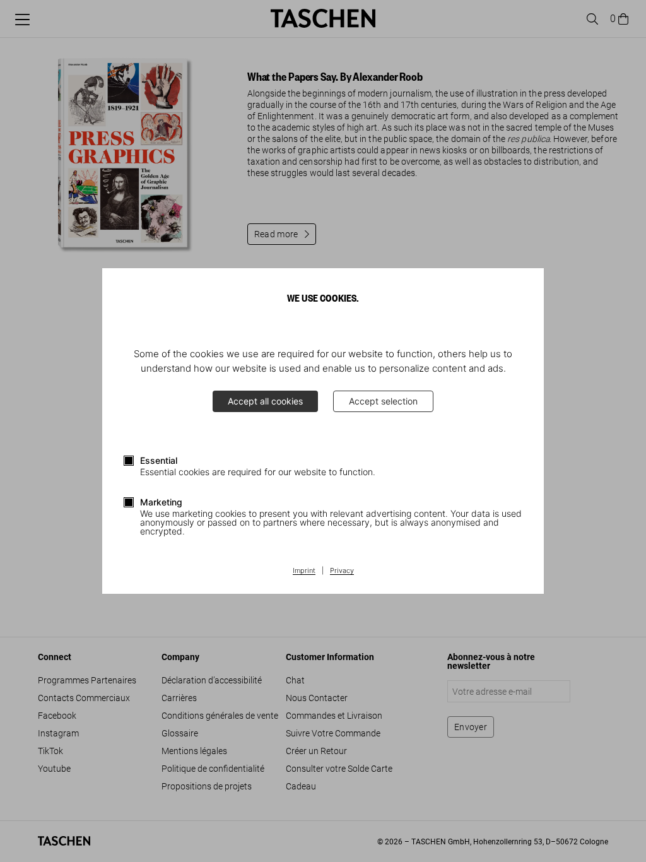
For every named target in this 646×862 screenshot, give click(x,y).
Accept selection (383, 401)
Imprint (304, 571)
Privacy (342, 571)
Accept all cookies (265, 401)
